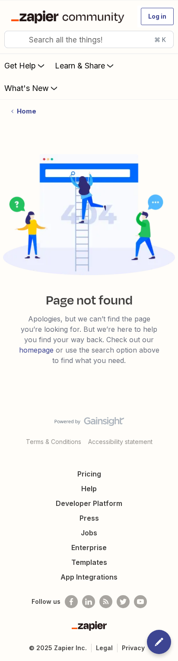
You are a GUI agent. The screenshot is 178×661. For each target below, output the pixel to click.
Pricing (89, 474)
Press (89, 518)
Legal (104, 647)
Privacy (133, 647)
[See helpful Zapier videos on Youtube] (140, 601)
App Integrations (89, 577)
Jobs (89, 532)
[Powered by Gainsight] (89, 423)
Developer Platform (89, 503)
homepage (36, 350)
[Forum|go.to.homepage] (69, 16)
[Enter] (14, 39)
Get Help (20, 65)
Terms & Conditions (53, 441)
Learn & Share (80, 65)
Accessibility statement (120, 441)
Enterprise (89, 547)
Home (26, 111)
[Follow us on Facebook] (71, 601)
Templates (89, 562)
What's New (26, 88)
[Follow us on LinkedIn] (88, 601)
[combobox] (89, 39)
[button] (157, 16)
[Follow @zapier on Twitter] (123, 601)
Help (89, 488)
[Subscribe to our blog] (105, 601)
